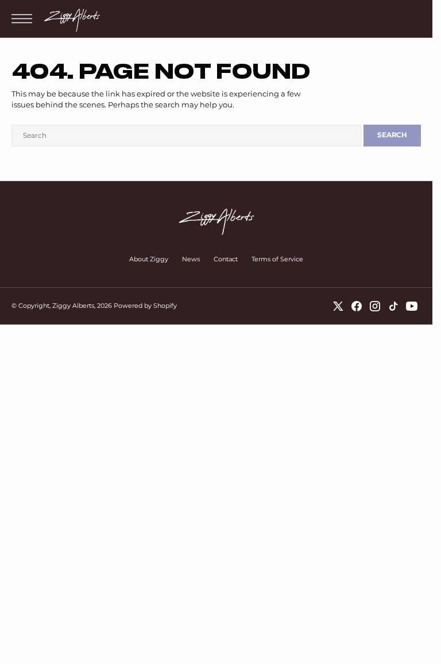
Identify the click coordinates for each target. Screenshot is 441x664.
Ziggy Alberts (73, 306)
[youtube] (412, 306)
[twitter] (338, 306)
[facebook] (356, 306)
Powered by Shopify (145, 306)
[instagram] (375, 306)
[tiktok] (393, 306)
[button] (24, 19)
